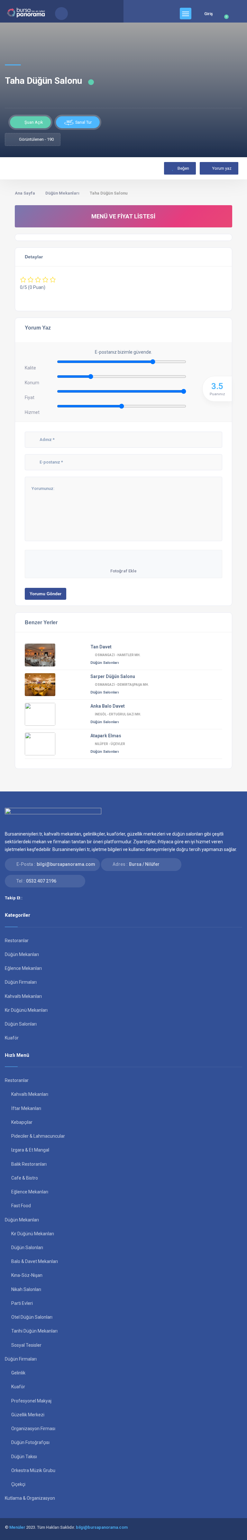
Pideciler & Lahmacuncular (38, 1136)
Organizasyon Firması (33, 1428)
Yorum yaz (222, 168)
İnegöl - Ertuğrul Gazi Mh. (118, 714)
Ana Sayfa (25, 193)
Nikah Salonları (26, 1289)
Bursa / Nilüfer (144, 864)
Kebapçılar (21, 1122)
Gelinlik (18, 1372)
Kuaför (12, 1037)
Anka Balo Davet (107, 706)
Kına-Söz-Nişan (26, 1275)
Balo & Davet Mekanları (34, 1261)
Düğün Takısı (24, 1456)
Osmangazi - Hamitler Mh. (118, 655)
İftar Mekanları (26, 1108)
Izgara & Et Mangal (30, 1150)
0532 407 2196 (41, 881)
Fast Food (21, 1205)
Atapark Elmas (105, 735)
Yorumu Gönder (45, 593)
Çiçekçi (18, 1484)
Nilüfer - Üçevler (110, 744)
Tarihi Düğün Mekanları (34, 1331)
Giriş (208, 13)
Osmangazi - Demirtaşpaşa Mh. (122, 684)
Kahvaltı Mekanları (23, 996)
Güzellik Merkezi (27, 1414)
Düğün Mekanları (62, 193)
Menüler (17, 1527)
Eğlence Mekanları (23, 968)
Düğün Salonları (104, 662)
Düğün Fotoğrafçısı (30, 1442)
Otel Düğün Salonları (31, 1317)
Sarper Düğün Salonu (112, 676)
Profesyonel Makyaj (31, 1400)
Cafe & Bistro (24, 1178)
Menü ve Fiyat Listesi (123, 216)
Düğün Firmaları (21, 982)
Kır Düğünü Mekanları (26, 1010)
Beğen (183, 168)
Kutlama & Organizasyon (30, 1498)
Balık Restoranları (29, 1164)
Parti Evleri (22, 1303)
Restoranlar (17, 940)
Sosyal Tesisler (26, 1345)
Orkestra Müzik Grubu (33, 1470)
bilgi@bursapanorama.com (66, 864)
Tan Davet (101, 646)
